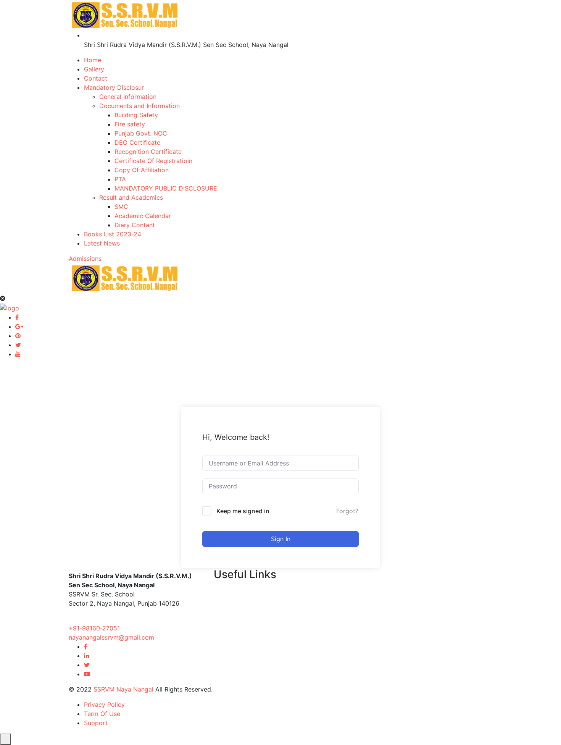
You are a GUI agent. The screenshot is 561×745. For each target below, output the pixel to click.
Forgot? (347, 511)
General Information (127, 96)
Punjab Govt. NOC (140, 133)
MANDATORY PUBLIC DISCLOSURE (165, 188)
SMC (121, 206)
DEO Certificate (137, 142)
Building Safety (136, 115)
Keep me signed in (242, 511)
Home (92, 60)
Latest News (102, 243)
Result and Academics (131, 197)
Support (96, 723)
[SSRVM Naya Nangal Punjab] (125, 14)
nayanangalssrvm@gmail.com (111, 637)
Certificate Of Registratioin (153, 161)
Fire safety (129, 124)
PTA (120, 179)
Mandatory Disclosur (114, 87)
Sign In (280, 539)
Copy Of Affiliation (141, 170)
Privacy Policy (104, 704)
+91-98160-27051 (94, 628)
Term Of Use (102, 714)
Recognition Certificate (148, 151)
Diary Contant (134, 225)
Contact (95, 78)
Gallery (94, 69)
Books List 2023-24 (112, 234)
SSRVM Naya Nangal (123, 689)
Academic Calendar (142, 216)
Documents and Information (139, 106)
